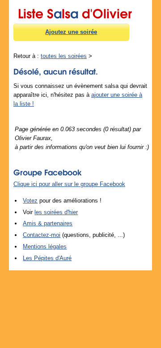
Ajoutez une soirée (71, 32)
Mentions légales (45, 246)
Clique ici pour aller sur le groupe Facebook (69, 184)
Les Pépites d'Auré (47, 258)
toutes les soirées (64, 56)
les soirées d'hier (56, 212)
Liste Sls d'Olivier (75, 12)
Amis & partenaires (47, 223)
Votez (30, 200)
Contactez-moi (41, 235)
